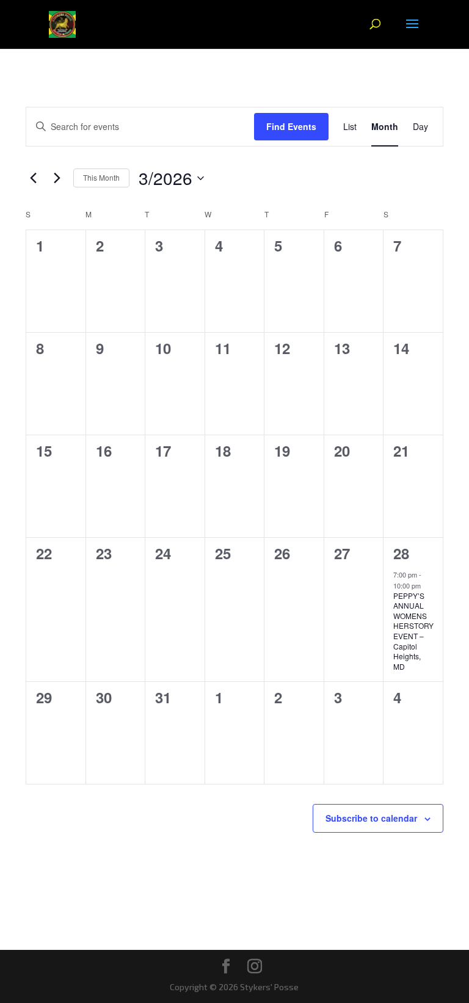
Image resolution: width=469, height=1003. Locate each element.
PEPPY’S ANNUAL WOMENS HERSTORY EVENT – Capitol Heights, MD (413, 631)
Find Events (291, 126)
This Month (101, 177)
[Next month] (56, 178)
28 (401, 553)
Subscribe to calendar (371, 818)
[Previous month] (33, 178)
